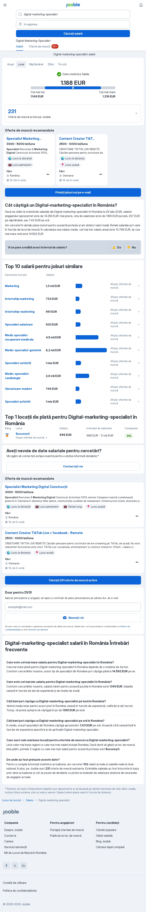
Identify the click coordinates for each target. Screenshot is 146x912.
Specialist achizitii (17, 401)
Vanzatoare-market (18, 389)
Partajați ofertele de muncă (67, 830)
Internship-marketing (20, 311)
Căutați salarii (73, 33)
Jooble (26, 904)
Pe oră (62, 64)
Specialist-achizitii (18, 363)
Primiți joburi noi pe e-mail (73, 192)
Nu (131, 247)
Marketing (12, 286)
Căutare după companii (110, 847)
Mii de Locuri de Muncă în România (25, 853)
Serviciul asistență (15, 847)
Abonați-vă (76, 617)
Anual (10, 64)
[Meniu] (5, 5)
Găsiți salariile (104, 835)
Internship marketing (19, 299)
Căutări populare (106, 830)
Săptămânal (36, 64)
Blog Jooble (103, 841)
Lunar (21, 64)
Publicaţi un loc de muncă (65, 835)
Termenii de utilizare (38, 629)
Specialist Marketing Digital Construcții (22, 139)
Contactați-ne (73, 466)
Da (116, 247)
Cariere (8, 841)
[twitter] (15, 865)
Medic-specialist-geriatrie (23, 350)
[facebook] (6, 865)
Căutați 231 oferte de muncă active (73, 580)
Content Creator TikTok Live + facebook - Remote (77, 139)
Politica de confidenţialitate (20, 890)
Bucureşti (23, 433)
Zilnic (51, 64)
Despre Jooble (13, 830)
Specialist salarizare (19, 324)
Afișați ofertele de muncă (120, 286)
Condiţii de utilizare (14, 883)
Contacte (10, 835)
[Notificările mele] (141, 5)
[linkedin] (23, 865)
